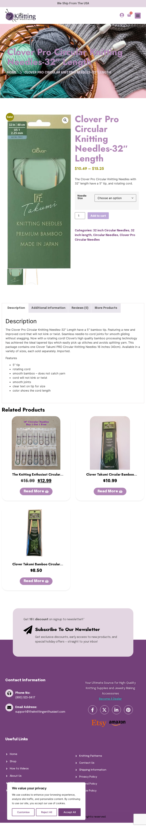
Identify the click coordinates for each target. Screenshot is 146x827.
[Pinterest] (128, 709)
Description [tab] (16, 308)
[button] (138, 16)
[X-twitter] (104, 709)
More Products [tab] (106, 308)
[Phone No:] (9, 693)
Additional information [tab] (48, 308)
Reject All (46, 812)
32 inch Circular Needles (111, 230)
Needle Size (82, 197)
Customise (23, 812)
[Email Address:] (9, 707)
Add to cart (98, 215)
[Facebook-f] (92, 709)
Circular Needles (105, 235)
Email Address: (26, 707)
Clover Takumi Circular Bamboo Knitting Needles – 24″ (110, 476)
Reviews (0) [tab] (80, 308)
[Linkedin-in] (116, 709)
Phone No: (22, 692)
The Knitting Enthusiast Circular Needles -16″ (36, 476)
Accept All (70, 812)
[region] (46, 801)
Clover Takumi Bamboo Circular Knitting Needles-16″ (36, 566)
